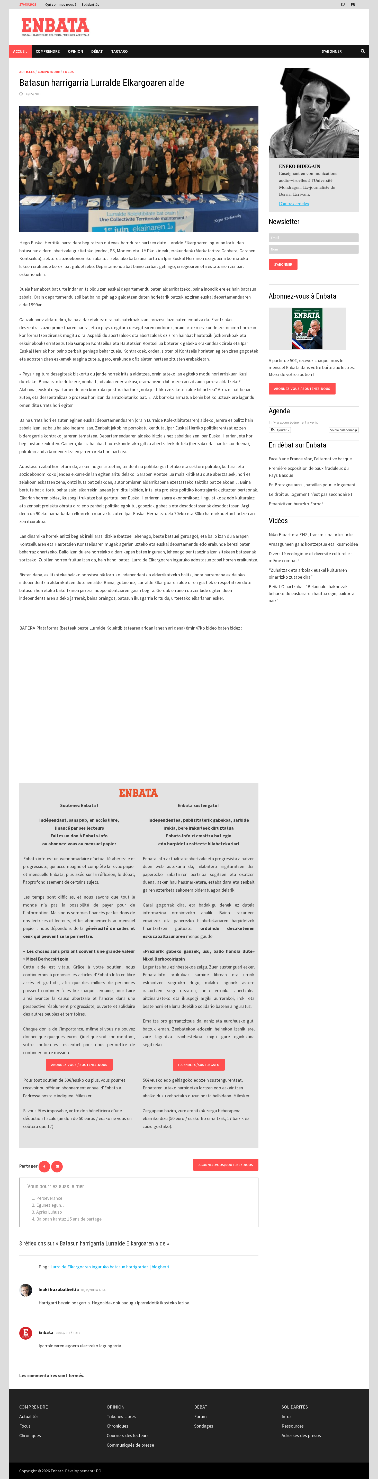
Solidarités (90, 4)
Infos (287, 1416)
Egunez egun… (51, 1205)
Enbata (57, 1470)
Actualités (29, 1416)
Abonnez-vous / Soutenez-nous (79, 1064)
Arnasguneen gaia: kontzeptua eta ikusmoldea (313, 544)
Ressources (293, 1426)
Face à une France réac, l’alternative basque (310, 459)
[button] (280, 430)
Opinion (75, 51)
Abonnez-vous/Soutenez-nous (226, 1164)
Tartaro (119, 51)
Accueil (20, 51)
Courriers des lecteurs (128, 1435)
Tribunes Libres (121, 1416)
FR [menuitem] (353, 4)
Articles (27, 71)
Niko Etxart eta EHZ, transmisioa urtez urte (311, 534)
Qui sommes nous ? (60, 4)
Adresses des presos (301, 1435)
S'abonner (332, 51)
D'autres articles (294, 203)
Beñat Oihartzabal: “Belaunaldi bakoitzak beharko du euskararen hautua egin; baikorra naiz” (311, 593)
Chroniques (30, 1435)
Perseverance (49, 1198)
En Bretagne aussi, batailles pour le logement (312, 485)
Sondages (203, 1426)
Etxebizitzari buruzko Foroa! (296, 504)
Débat (97, 51)
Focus (68, 71)
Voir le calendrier (342, 430)
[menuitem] (343, 4)
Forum (200, 1416)
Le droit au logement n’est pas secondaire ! (310, 494)
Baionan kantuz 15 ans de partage (69, 1219)
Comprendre (48, 51)
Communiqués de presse (130, 1445)
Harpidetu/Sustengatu (198, 1064)
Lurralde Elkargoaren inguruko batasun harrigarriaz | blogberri (109, 1267)
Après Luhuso (49, 1212)
